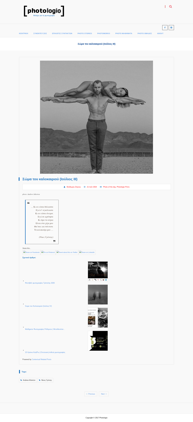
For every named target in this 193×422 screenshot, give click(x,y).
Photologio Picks (123, 187)
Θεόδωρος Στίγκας (74, 187)
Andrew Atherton (29, 380)
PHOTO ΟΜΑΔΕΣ (145, 33)
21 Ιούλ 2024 (92, 187)
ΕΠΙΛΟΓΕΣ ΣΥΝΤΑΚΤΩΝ (62, 33)
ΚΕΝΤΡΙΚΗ (23, 33)
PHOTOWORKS (103, 33)
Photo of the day (109, 187)
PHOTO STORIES (85, 33)
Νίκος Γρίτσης (46, 380)
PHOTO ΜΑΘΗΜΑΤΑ (123, 33)
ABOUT (160, 33)
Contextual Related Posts (41, 359)
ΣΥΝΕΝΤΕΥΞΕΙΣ (40, 33)
